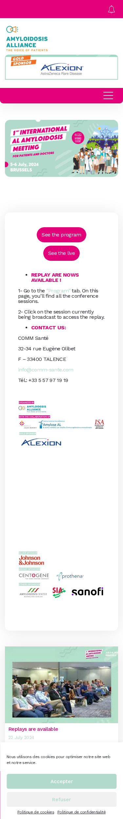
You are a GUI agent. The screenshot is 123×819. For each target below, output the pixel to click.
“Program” (58, 290)
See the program (61, 235)
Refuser (61, 800)
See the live (61, 253)
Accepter (62, 781)
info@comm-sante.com (45, 370)
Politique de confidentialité (81, 812)
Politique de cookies (35, 812)
